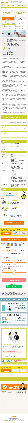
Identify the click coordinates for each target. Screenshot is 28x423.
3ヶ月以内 (20, 260)
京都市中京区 (23, 5)
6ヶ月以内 (7, 264)
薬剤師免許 (8, 250)
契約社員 (20, 271)
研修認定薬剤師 (21, 250)
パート (7, 274)
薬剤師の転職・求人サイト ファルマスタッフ (8, 5)
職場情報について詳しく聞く (14, 222)
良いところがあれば (21, 264)
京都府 (18, 5)
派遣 (20, 274)
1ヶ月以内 (7, 260)
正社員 (7, 271)
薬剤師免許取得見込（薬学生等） (14, 253)
